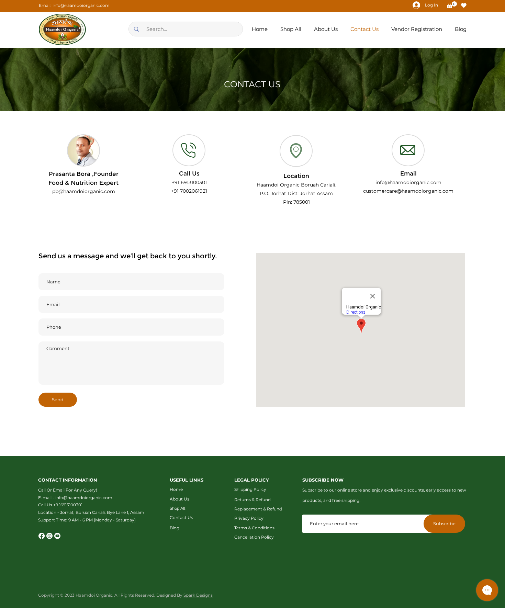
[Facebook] (41, 536)
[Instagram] (49, 536)
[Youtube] (57, 536)
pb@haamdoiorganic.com (83, 191)
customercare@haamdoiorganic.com (408, 191)
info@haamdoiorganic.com (81, 5)
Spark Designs (198, 595)
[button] (452, 4)
